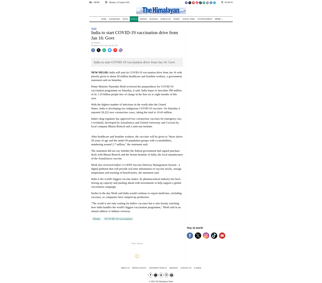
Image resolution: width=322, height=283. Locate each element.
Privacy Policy (139, 268)
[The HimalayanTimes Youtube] (193, 2)
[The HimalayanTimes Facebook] (186, 2)
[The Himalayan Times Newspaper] (161, 10)
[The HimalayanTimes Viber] (207, 2)
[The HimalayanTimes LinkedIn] (211, 2)
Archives (173, 268)
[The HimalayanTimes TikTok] (200, 2)
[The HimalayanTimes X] (189, 2)
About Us (125, 268)
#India (96, 218)
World (93, 28)
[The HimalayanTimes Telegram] (214, 2)
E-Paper (197, 268)
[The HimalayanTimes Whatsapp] (204, 2)
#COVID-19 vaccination (118, 218)
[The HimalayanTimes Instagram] (196, 2)
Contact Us (185, 268)
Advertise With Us (158, 268)
